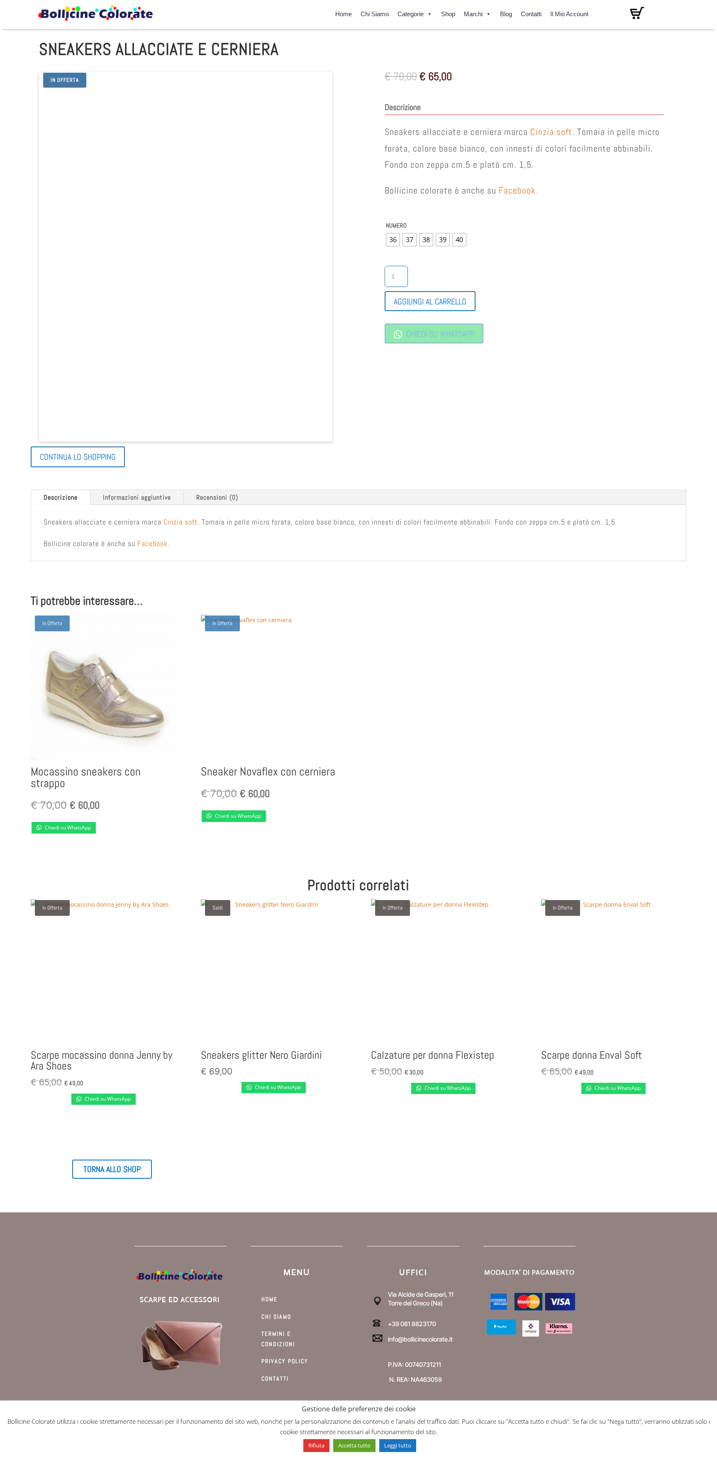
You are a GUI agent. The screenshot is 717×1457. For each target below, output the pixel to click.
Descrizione (61, 497)
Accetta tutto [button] (354, 1445)
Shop (448, 12)
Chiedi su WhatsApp (439, 334)
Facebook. (518, 190)
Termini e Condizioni (278, 1339)
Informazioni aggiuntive (137, 497)
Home (343, 12)
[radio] (393, 239)
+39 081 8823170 (412, 1324)
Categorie (411, 12)
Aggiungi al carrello (430, 301)
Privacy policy (284, 1361)
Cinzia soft (551, 131)
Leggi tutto (397, 1445)
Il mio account (569, 12)
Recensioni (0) (217, 497)
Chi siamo (375, 12)
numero (396, 225)
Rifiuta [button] (316, 1445)
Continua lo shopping (78, 456)
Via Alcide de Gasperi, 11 (421, 1294)
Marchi (473, 12)
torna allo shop (112, 1169)
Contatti (531, 12)
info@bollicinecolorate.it (420, 1339)
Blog (506, 12)
